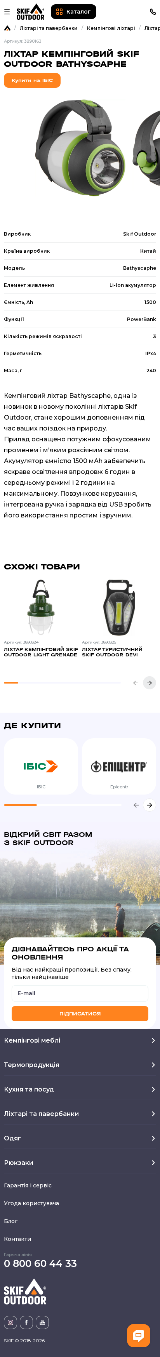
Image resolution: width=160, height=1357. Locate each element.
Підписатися (80, 1014)
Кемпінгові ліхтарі (111, 28)
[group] (41, 624)
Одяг (12, 1138)
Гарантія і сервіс (28, 1185)
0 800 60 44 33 (40, 1263)
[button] (135, 682)
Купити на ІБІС (32, 80)
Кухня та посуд (29, 1089)
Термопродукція (31, 1065)
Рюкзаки (18, 1162)
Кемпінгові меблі (32, 1040)
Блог (10, 1221)
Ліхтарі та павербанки (49, 28)
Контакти (17, 1239)
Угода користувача (31, 1203)
